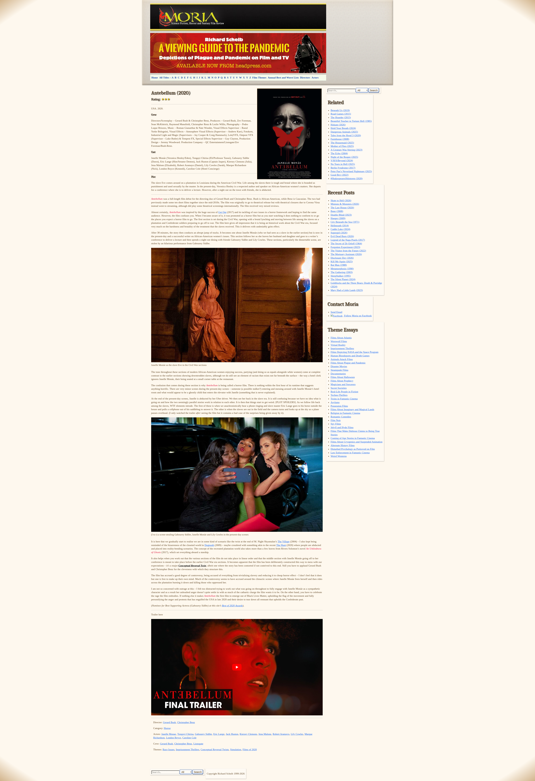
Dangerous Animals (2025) (344, 131)
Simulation (235, 749)
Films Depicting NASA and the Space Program (354, 352)
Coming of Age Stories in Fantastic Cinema (353, 438)
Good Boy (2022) (339, 174)
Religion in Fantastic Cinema (345, 413)
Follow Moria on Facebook (357, 315)
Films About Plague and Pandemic (348, 362)
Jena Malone (264, 734)
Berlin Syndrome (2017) (343, 167)
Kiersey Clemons (248, 734)
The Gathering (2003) (342, 272)
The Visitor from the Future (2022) (348, 250)
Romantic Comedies (341, 416)
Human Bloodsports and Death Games (350, 355)
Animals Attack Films (342, 359)
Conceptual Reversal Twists (215, 749)
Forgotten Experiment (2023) (345, 247)
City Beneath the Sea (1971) (345, 222)
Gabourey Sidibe (203, 734)
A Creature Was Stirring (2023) (346, 149)
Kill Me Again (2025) (342, 261)
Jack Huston (232, 734)
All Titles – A (166, 77)
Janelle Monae (168, 734)
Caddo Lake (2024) (340, 229)
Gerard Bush (169, 722)
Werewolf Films (339, 341)
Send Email (336, 312)
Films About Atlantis (341, 337)
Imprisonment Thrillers (187, 749)
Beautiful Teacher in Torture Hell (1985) (351, 121)
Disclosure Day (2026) (342, 257)
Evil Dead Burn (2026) (342, 236)
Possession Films (339, 406)
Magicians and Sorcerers (343, 384)
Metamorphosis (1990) (342, 268)
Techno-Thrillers (339, 395)
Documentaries (338, 373)
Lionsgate (198, 743)
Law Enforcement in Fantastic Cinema (350, 452)
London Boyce (173, 737)
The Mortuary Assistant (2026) (346, 254)
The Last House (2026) (342, 207)
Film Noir (336, 420)
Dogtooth (209, 545)
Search (374, 90)
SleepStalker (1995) (341, 275)
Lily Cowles (297, 734)
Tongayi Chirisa (185, 734)
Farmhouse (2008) (340, 139)
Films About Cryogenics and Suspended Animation (356, 441)
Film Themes (259, 77)
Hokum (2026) (338, 124)
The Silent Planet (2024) (343, 279)
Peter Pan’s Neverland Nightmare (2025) (351, 171)
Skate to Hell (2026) (341, 200)
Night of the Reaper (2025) (344, 157)
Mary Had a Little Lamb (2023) (347, 290)
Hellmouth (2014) (340, 225)
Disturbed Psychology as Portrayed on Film (353, 449)
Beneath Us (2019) (340, 110)
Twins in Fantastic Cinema (344, 398)
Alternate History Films (343, 445)
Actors (315, 77)
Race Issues (168, 749)
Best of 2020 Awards (232, 605)
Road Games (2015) (341, 113)
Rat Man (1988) (339, 265)
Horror (167, 728)
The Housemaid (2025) (342, 142)
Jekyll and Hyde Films (342, 427)
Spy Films (336, 423)
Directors (305, 77)
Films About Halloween (343, 377)
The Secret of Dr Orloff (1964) (346, 243)
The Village (284, 541)
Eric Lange (218, 734)
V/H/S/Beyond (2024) (342, 160)
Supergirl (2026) (339, 232)
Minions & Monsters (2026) (345, 204)
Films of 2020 (250, 749)
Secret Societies (339, 388)
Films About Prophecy (342, 380)
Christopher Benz (186, 722)
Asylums (335, 402)
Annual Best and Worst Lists (283, 77)
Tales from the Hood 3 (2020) (346, 135)
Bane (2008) (337, 211)
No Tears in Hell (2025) (343, 164)
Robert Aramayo (281, 734)
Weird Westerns (339, 456)
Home (154, 77)
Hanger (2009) (338, 218)
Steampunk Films (339, 370)
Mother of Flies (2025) (342, 146)
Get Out (222, 212)
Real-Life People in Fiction (344, 391)
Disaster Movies (339, 366)
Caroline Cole (189, 737)
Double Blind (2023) (341, 214)
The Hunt (281, 545)
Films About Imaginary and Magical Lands (352, 409)
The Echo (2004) (339, 153)
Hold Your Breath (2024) (343, 128)
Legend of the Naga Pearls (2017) (348, 240)
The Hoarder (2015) (341, 117)
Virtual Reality (338, 345)
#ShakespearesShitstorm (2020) (347, 178)
